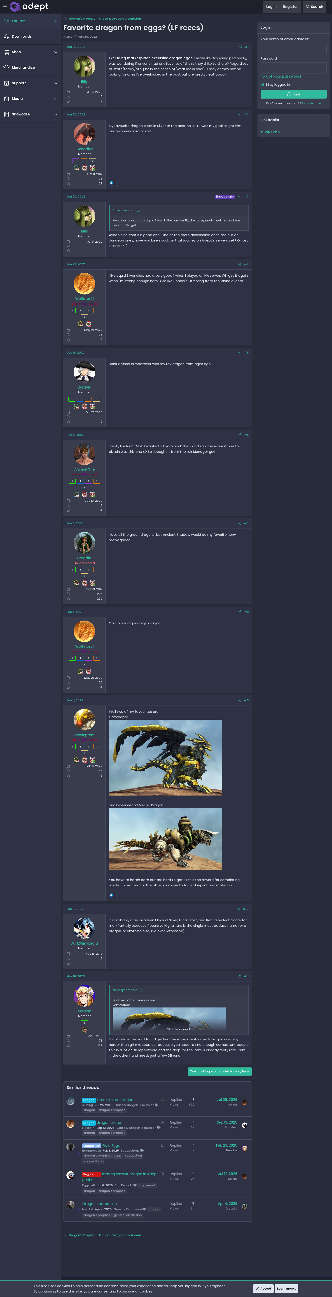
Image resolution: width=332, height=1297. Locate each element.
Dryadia (231, 1208)
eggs (117, 1155)
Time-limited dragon (115, 1099)
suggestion (133, 1155)
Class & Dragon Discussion (134, 1105)
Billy (69, 36)
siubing (87, 1105)
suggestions (93, 1161)
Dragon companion (99, 1203)
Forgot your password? (281, 76)
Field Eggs (111, 1145)
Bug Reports (124, 1185)
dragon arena (109, 1122)
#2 (246, 114)
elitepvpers (270, 131)
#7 (246, 523)
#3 (246, 196)
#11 (246, 976)
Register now (311, 103)
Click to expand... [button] (179, 1029)
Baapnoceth (91, 1150)
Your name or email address (284, 39)
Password (269, 58)
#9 (246, 700)
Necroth (88, 1128)
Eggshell (231, 1127)
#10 (246, 909)
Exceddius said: (124, 210)
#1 (247, 47)
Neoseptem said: (125, 990)
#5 (246, 352)
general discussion (128, 1215)
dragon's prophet (112, 1110)
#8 (246, 612)
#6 (246, 435)
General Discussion (128, 1209)
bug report (147, 1185)
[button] (58, 21)
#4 (246, 264)
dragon (89, 1110)
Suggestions (130, 1150)
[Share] (240, 47)
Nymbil (87, 1209)
